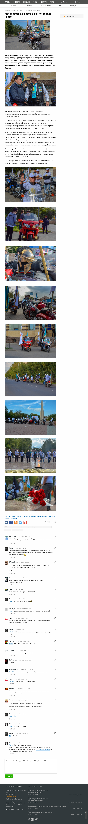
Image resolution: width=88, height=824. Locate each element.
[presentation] (6, 760)
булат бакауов (37, 527)
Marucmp (12, 641)
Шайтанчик (13, 660)
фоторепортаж (46, 527)
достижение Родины (43, 749)
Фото (52, 2)
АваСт (11, 700)
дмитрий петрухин (17, 530)
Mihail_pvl (12, 609)
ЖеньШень (12, 536)
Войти (78, 2)
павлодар (7, 530)
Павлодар (14, 6)
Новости (17, 2)
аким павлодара (27, 527)
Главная (7, 2)
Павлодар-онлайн (17, 10)
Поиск (65, 2)
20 (54, 522)
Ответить (12, 543)
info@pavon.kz (11, 796)
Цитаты (44, 2)
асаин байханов (45, 6)
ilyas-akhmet (13, 669)
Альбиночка (13, 578)
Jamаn (11, 618)
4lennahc (12, 688)
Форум (35, 2)
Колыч (11, 548)
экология (29, 6)
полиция (73, 6)
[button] (6, 760)
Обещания (26, 2)
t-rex (10, 589)
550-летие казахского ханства (12, 527)
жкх (60, 6)
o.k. (10, 724)
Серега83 (12, 650)
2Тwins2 (12, 562)
